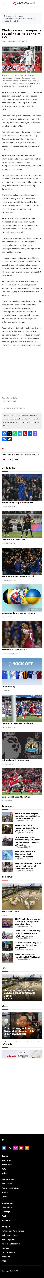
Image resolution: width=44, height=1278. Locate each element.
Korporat (6, 1257)
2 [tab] (18, 1003)
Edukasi (5, 1192)
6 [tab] (24, 1041)
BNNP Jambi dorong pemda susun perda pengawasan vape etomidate (27, 921)
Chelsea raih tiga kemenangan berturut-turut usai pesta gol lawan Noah (21, 501)
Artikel (5, 1216)
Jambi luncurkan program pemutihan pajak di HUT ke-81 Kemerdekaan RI (28, 816)
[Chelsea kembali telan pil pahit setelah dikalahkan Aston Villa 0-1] (22, 634)
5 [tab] (29, 1003)
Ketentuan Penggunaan (13, 1231)
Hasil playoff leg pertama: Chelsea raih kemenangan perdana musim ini (21, 574)
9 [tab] (35, 1041)
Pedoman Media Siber (12, 1244)
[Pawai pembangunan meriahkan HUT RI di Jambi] (7, 958)
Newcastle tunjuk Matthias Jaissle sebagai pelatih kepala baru (18, 758)
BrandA (5, 1248)
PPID (4, 1261)
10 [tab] (38, 1041)
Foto (4, 968)
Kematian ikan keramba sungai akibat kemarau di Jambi (20, 910)
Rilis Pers (6, 1220)
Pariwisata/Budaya (10, 1188)
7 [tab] (27, 1041)
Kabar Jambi (7, 1184)
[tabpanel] (22, 987)
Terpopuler (8, 806)
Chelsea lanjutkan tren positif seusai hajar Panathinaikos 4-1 (20, 538)
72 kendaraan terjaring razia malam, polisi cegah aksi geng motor (28, 945)
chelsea (7, 459)
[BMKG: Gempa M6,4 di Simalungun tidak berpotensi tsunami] (7, 855)
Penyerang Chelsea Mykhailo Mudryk (21, 454)
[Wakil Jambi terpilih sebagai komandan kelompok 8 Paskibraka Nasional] (7, 867)
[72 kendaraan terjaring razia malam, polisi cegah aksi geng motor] (7, 946)
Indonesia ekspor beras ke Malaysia (20, 1118)
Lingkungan (7, 1203)
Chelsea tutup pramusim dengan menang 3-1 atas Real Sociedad (18, 721)
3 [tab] (22, 1003)
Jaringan (6, 1226)
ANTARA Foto (8, 1252)
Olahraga (19, 16)
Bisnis (4, 1197)
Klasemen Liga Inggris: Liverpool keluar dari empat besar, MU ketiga (21, 795)
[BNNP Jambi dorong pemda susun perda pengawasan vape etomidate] (7, 922)
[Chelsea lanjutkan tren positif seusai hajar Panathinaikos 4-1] (22, 524)
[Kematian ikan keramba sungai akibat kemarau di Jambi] (22, 896)
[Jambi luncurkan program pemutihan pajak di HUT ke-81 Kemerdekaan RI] (7, 817)
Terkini (5, 1156)
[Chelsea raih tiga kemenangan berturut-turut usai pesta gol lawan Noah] (22, 487)
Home (9, 16)
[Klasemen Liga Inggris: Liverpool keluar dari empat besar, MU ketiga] (22, 782)
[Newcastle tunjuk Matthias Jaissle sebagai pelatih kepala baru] (22, 745)
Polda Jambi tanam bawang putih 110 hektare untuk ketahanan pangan (27, 933)
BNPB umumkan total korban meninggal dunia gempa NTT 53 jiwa (26, 828)
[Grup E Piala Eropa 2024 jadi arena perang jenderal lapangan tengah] (22, 598)
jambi (16, 459)
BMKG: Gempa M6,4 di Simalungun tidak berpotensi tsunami (25, 854)
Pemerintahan (8, 1179)
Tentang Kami (8, 1239)
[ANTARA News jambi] (24, 3)
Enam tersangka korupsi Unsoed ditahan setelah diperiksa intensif (19, 1031)
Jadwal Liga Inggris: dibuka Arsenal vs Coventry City (20, 685)
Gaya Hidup (7, 1207)
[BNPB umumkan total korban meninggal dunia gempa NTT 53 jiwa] (7, 829)
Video (5, 1006)
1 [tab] (14, 1003)
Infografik (7, 1044)
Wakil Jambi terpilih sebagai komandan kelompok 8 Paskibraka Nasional (28, 866)
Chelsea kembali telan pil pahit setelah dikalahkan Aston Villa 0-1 (21, 648)
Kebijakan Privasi (9, 1235)
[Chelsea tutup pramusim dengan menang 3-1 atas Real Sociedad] (22, 708)
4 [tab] (25, 1003)
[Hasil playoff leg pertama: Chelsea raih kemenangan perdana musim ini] (22, 561)
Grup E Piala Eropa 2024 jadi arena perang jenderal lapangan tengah (19, 611)
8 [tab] (31, 1041)
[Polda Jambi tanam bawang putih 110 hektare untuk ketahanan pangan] (7, 934)
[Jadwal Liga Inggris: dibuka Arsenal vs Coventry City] (22, 671)
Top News (7, 877)
